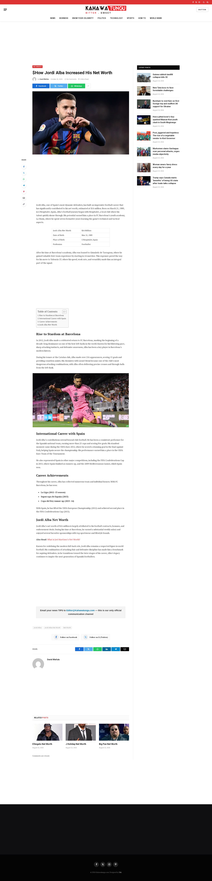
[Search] (207, 2)
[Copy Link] (23, 204)
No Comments (72, 79)
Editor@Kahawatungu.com (80, 610)
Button (202, 10)
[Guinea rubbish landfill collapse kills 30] (144, 77)
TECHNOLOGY (116, 18)
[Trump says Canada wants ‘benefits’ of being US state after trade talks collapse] (144, 180)
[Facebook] (23, 166)
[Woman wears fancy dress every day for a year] (144, 167)
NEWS (52, 18)
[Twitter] (23, 172)
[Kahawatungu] (106, 9)
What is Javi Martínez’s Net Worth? (63, 539)
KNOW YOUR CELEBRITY (82, 18)
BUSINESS (63, 18)
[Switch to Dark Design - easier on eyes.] (203, 2)
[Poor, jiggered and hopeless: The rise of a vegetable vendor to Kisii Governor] (144, 135)
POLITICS (102, 18)
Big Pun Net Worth (108, 744)
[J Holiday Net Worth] (81, 732)
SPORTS (130, 18)
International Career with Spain (52, 318)
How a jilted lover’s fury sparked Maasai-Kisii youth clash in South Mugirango (165, 120)
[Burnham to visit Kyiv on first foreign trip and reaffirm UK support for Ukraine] (144, 104)
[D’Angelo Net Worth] (47, 732)
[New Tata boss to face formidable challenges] (144, 91)
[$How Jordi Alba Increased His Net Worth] (80, 122)
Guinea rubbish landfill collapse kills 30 (163, 75)
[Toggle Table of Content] (63, 312)
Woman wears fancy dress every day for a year (165, 165)
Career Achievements (48, 321)
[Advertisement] (106, 43)
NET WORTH (37, 66)
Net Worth (67, 628)
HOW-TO (142, 18)
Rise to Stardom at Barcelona (51, 315)
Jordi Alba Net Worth (48, 324)
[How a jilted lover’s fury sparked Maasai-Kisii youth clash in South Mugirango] (144, 120)
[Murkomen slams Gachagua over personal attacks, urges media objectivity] (144, 151)
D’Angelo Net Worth (42, 744)
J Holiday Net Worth (76, 744)
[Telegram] (23, 185)
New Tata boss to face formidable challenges (163, 89)
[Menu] (5, 9)
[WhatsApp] (23, 179)
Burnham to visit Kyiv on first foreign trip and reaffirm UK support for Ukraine (166, 104)
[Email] (23, 197)
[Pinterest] (23, 191)
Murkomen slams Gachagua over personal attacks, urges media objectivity (166, 151)
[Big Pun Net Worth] (114, 732)
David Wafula (44, 79)
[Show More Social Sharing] (88, 86)
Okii (120, 872)
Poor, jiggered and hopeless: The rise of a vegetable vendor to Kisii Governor (166, 136)
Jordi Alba (37, 628)
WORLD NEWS (156, 18)
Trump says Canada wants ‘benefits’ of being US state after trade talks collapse (165, 181)
